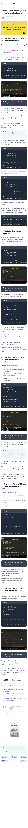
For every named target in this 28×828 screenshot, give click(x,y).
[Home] (14, 3)
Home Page (8, 749)
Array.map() (21, 108)
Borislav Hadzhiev (9, 16)
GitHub (9, 104)
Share (5, 757)
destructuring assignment (18, 172)
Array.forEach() (22, 442)
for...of (5, 569)
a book (11, 707)
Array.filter (21, 327)
